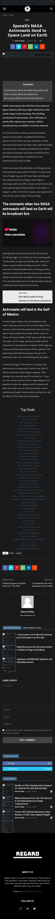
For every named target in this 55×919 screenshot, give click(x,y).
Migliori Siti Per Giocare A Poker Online (29, 539)
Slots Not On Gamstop (29, 481)
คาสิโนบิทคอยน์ (29, 509)
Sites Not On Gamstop (29, 472)
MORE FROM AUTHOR (32, 628)
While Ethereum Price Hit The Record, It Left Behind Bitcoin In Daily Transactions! (33, 801)
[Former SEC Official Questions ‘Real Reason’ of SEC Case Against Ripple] (8, 821)
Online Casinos (29, 438)
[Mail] (27, 908)
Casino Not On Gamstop (21, 4)
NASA (12, 553)
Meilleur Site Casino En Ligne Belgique (29, 499)
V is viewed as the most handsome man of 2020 (42, 584)
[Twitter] (34, 908)
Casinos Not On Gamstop (29, 429)
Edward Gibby (19, 41)
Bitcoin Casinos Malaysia (29, 533)
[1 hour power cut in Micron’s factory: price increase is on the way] (9, 641)
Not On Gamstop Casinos (29, 450)
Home (5, 15)
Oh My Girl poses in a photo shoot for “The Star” (14, 584)
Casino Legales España (28, 456)
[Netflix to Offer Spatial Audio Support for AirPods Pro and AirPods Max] (8, 795)
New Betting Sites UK (28, 426)
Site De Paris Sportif (29, 536)
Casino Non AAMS (28, 419)
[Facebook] (20, 908)
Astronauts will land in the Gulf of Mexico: (24, 98)
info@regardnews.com (32, 891)
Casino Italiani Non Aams (29, 484)
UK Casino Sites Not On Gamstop (28, 475)
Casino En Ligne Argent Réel (29, 527)
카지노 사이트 (29, 512)
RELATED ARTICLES (12, 628)
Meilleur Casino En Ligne (29, 518)
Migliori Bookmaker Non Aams (29, 548)
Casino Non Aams (29, 502)
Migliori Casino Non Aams (29, 493)
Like (49, 763)
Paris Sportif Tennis (29, 545)
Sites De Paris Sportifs (29, 505)
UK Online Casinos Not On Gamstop (29, 490)
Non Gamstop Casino (29, 453)
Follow (48, 769)
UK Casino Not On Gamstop (29, 465)
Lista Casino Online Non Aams (29, 462)
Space (11, 15)
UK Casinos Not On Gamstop (29, 432)
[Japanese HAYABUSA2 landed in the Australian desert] (9, 665)
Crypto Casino (29, 524)
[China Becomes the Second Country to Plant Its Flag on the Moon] (9, 653)
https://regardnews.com (27, 615)
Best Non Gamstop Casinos (29, 416)
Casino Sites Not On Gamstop (29, 441)
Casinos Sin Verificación (28, 459)
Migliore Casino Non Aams (29, 515)
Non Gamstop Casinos (43, 4)
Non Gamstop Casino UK (29, 444)
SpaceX (18, 553)
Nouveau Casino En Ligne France (29, 435)
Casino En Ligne (29, 521)
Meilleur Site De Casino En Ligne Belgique (29, 496)
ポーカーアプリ (29, 542)
